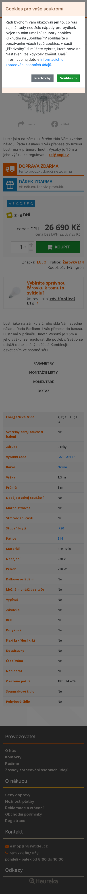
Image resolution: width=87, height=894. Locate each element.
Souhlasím (68, 78)
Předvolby (42, 78)
